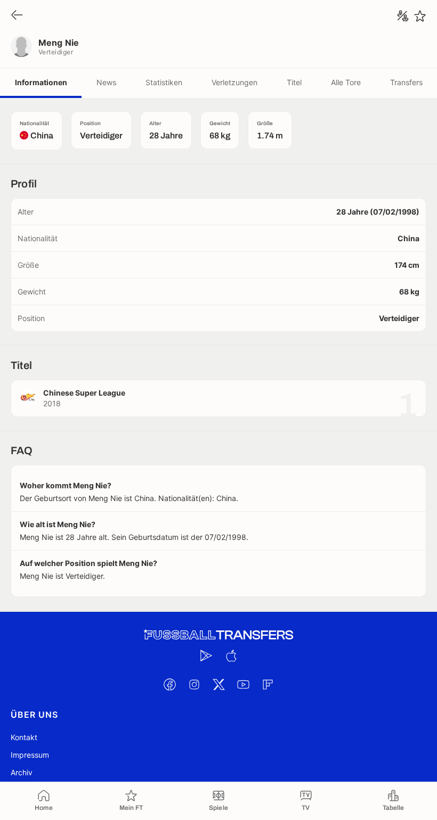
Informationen (41, 82)
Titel (294, 82)
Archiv (22, 772)
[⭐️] (420, 16)
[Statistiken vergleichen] (402, 16)
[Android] (206, 655)
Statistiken (163, 82)
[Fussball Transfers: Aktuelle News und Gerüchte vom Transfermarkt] (218, 635)
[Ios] (231, 655)
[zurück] (17, 16)
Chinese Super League (84, 392)
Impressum (30, 754)
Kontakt (24, 737)
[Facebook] (169, 684)
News (106, 82)
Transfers (406, 82)
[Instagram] (194, 684)
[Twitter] (218, 684)
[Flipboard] (268, 684)
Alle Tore (346, 82)
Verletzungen (234, 82)
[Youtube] (243, 684)
